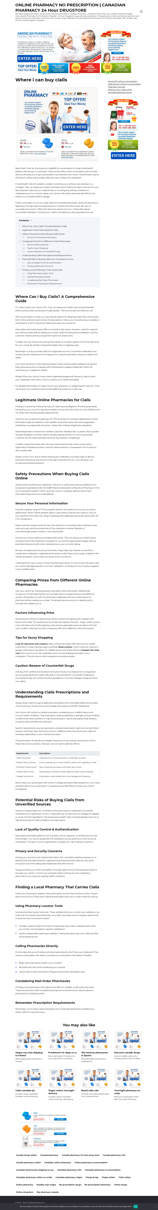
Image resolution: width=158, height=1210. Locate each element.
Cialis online (125, 1177)
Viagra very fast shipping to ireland (29, 1054)
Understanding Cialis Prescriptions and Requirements (47, 255)
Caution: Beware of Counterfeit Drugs (43, 252)
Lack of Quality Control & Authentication (44, 263)
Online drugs (120, 1185)
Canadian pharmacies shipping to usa (35, 1170)
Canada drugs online (26, 1155)
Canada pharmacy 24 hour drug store (80, 1155)
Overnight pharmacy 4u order (127, 1092)
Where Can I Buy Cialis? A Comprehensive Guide (44, 226)
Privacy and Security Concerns (40, 266)
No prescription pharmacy (98, 1185)
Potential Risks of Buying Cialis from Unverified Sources (47, 259)
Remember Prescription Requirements (44, 284)
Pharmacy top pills (116, 87)
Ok (136, 1206)
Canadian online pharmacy (57, 1162)
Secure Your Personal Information (42, 237)
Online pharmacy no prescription (90, 1162)
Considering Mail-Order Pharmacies (42, 280)
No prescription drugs (70, 1185)
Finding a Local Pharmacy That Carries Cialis (42, 270)
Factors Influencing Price (38, 245)
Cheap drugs (92, 1177)
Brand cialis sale (90, 1090)
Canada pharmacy (49, 1155)
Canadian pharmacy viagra (69, 1177)
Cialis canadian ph (25, 1090)
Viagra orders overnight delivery (61, 1092)
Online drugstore (24, 1192)
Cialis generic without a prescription (124, 84)
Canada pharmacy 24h (114, 1155)
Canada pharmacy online (28, 1162)
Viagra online (108, 1177)
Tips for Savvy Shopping (37, 248)
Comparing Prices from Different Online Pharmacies (46, 241)
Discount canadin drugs (127, 1052)
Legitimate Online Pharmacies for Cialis (40, 230)
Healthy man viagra (46, 1185)
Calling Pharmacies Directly (39, 277)
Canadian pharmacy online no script (34, 1177)
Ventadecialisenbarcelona (120, 92)
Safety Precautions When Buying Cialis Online (43, 234)
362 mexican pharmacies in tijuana (94, 1054)
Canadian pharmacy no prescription (103, 1170)
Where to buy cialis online (120, 90)
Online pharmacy (24, 1185)
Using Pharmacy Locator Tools (40, 273)
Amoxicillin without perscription (122, 81)
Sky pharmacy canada (48, 1192)
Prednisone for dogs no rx (62, 1052)
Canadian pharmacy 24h (69, 1170)
